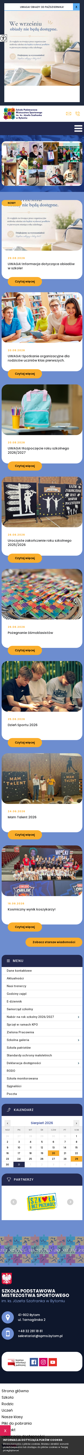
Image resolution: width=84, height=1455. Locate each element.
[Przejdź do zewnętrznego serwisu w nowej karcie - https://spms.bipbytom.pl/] (19, 1362)
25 (30, 1159)
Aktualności (15, 978)
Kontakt (8, 1429)
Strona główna (15, 1390)
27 (53, 1159)
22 (76, 1153)
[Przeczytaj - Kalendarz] (44, 1111)
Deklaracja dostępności (24, 1063)
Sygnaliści (14, 1086)
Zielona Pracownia (20, 1032)
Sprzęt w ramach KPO (22, 1024)
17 (19, 1153)
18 (30, 1153)
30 (7, 1164)
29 (76, 1159)
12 (42, 1147)
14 (65, 1147)
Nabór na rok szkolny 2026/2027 (30, 1017)
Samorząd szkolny (20, 1009)
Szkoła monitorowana (22, 1078)
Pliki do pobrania (17, 1423)
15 (76, 1147)
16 (7, 1153)
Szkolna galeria (18, 1040)
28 (65, 1159)
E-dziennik (14, 1001)
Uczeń (7, 1410)
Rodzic (8, 1403)
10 (19, 1147)
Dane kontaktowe (19, 970)
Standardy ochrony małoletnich (29, 1055)
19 (42, 1153)
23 (7, 1159)
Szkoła (7, 1397)
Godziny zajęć (17, 994)
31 (19, 1164)
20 (53, 1153)
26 (41, 1159)
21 (65, 1153)
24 (19, 1159)
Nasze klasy (12, 1416)
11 (30, 1147)
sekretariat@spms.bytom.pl (69, 113)
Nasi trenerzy (16, 986)
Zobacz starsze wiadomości (54, 942)
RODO (11, 1071)
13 (53, 1147)
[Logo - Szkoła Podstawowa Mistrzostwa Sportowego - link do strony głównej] (23, 114)
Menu (18, 961)
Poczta (12, 1094)
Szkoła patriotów (19, 1048)
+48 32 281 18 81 (77, 113)
